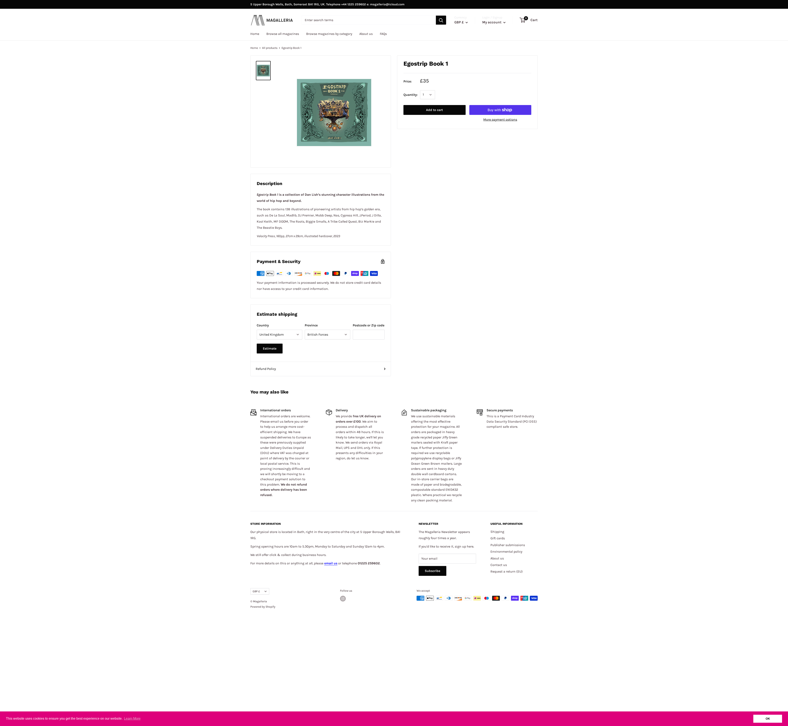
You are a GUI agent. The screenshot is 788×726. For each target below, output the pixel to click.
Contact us (498, 565)
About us (366, 34)
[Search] (441, 20)
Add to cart (434, 110)
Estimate (269, 348)
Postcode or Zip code (368, 325)
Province (311, 325)
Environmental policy (506, 551)
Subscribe (432, 571)
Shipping (497, 532)
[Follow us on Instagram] (343, 598)
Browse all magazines (282, 34)
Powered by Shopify (262, 606)
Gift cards (497, 538)
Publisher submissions (507, 545)
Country (263, 325)
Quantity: (410, 95)
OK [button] (768, 718)
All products (269, 48)
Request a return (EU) (506, 571)
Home (254, 34)
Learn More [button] (132, 718)
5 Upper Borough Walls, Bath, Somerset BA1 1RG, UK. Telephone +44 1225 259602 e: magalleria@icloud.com (327, 4)
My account (492, 22)
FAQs (383, 34)
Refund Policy (266, 369)
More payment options (500, 119)
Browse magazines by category (329, 34)
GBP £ (256, 591)
